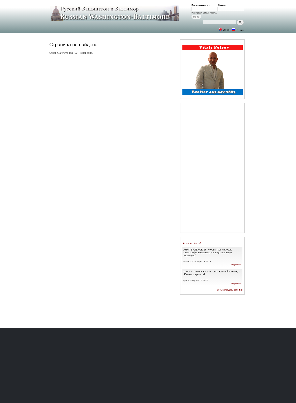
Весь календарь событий (229, 290)
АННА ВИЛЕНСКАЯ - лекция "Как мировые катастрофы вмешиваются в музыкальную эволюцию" (207, 252)
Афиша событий (191, 243)
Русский (239, 29)
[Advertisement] (212, 168)
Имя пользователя (201, 4)
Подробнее (236, 264)
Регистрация (196, 12)
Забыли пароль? (210, 12)
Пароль (222, 4)
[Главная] (115, 12)
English (226, 29)
